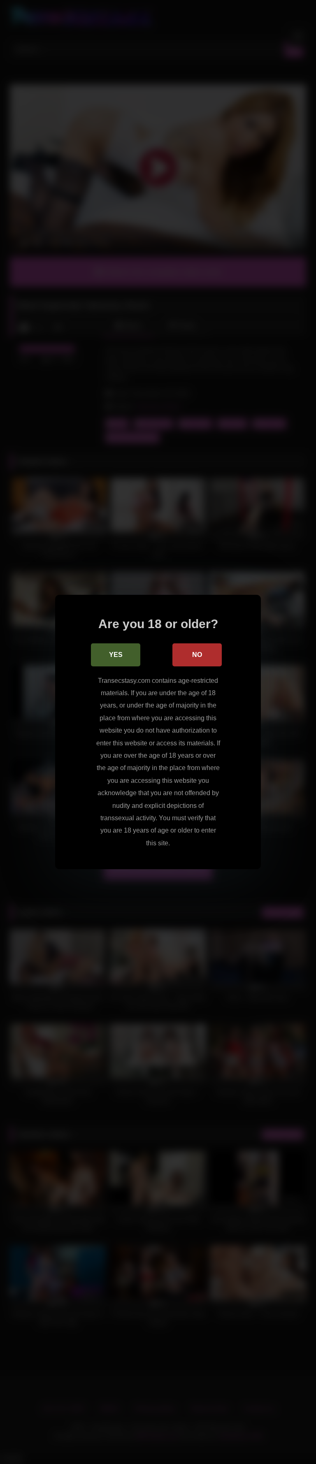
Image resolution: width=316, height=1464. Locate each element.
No (197, 654)
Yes (116, 654)
